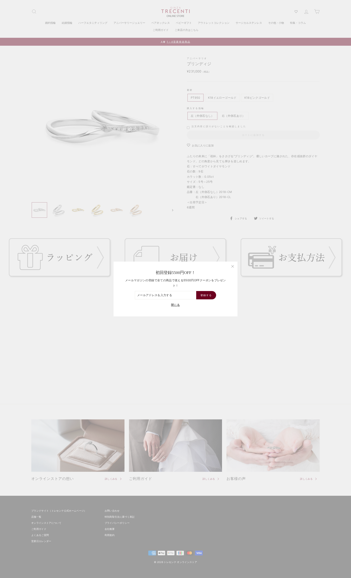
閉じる (175, 304)
